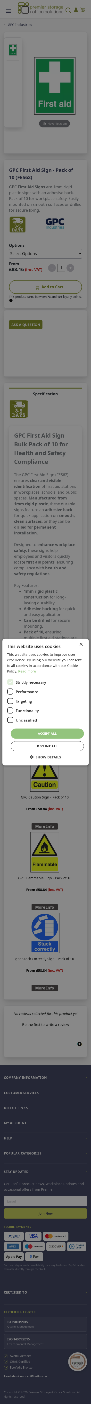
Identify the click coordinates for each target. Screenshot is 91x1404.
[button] (45, 757)
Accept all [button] (47, 733)
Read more (27, 671)
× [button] (81, 644)
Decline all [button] (47, 746)
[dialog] (45, 702)
